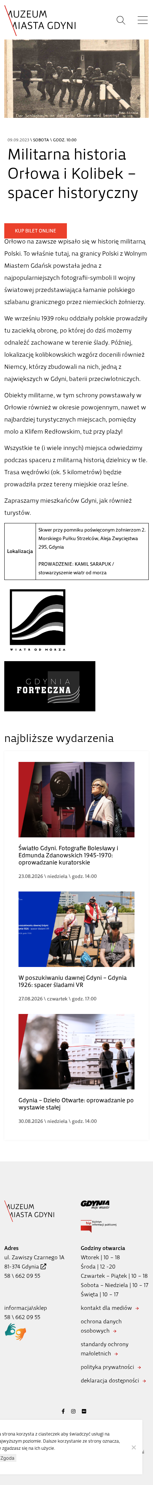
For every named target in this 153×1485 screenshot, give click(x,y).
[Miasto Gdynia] (115, 1205)
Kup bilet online (35, 231)
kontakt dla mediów (106, 1307)
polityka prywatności (107, 1367)
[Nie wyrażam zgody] (133, 1447)
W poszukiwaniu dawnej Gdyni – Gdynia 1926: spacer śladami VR (73, 981)
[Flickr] (84, 1411)
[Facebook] (63, 1411)
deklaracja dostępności (110, 1380)
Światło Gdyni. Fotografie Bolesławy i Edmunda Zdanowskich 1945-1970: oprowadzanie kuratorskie (68, 855)
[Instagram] (73, 1411)
